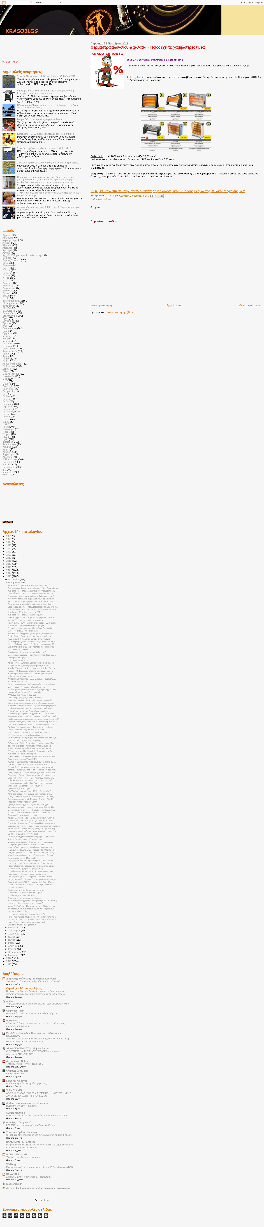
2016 (9, 567)
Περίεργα (7, 406)
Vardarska (8, 472)
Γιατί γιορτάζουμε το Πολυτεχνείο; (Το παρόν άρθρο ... (31, 877)
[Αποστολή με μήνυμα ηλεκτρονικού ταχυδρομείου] (151, 196)
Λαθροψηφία (9, 366)
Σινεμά (6, 419)
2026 (9, 536)
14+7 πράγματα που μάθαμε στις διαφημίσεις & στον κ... (32, 617)
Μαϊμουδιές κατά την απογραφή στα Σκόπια (40, 119)
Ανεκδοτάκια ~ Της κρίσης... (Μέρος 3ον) (25, 869)
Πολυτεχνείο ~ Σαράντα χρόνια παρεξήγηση (27, 874)
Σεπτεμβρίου (14, 930)
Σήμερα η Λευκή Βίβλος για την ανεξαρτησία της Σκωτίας (32, 690)
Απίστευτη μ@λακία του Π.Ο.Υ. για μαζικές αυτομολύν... (32, 679)
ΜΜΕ (5, 381)
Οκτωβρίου (14, 927)
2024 (9, 542)
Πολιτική (7, 409)
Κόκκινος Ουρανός (16, 1081)
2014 (9, 573)
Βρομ (5, 263)
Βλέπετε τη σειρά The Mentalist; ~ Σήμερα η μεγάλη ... (31, 751)
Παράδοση (8, 404)
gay (4, 469)
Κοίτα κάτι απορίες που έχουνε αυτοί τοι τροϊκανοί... (30, 794)
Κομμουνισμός (10, 351)
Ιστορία (6, 341)
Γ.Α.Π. (6, 268)
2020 (9, 555)
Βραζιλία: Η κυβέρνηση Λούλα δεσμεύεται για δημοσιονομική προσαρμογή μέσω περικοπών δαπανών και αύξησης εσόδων (35, 992)
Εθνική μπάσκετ (11, 303)
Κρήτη (6, 356)
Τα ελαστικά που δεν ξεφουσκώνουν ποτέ (26, 890)
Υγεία (5, 439)
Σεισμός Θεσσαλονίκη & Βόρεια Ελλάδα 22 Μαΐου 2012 (46, 76)
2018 (9, 561)
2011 (9, 961)
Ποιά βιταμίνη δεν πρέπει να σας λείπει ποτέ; (27, 652)
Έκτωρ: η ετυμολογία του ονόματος (23, 1157)
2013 (9, 576)
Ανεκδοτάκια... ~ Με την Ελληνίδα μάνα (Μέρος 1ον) (30, 847)
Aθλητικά (7, 457)
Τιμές (100, 199)
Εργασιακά (8, 321)
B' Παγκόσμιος (10, 459)
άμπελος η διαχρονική (18, 1122)
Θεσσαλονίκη (10, 328)
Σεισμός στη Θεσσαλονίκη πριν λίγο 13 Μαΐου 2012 (44, 148)
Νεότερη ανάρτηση (101, 305)
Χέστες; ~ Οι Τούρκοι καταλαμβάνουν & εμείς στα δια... (31, 671)
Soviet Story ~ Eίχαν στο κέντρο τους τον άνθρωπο (30, 636)
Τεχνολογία (8, 429)
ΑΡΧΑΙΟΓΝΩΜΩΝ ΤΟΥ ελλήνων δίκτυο (27, 1048)
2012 (9, 958)
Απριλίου (13, 946)
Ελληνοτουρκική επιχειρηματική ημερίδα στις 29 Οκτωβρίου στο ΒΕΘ (39, 1167)
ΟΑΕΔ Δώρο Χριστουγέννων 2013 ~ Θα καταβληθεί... (31, 791)
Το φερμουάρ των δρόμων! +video (22, 815)
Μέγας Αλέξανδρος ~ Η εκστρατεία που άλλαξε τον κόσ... (32, 756)
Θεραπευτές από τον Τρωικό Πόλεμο (24, 759)
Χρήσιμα (107, 199)
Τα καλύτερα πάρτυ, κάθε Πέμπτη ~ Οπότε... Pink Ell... (31, 799)
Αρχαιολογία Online (17, 1061)
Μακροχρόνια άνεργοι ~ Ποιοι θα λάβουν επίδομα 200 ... (32, 655)
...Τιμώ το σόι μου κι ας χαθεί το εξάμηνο (25, 735)
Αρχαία (6, 253)
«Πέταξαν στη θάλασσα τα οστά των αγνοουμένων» (30, 855)
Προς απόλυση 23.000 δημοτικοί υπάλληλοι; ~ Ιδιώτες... (32, 882)
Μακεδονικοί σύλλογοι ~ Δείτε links (23, 631)
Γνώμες (6, 275)
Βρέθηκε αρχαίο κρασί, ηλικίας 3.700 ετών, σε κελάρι (30, 780)
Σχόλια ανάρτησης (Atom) (120, 312)
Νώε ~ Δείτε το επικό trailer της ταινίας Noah (26, 922)
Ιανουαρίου (14, 955)
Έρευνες (7, 323)
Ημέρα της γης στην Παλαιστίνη (21, 1106)
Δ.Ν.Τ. (6, 280)
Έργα (5, 318)
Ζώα (5, 326)
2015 (9, 570)
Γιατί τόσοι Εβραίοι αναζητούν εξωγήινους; (26, 1083)
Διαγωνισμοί (9, 288)
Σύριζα (6, 422)
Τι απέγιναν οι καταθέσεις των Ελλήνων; (25, 893)
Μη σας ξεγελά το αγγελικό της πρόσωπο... (27, 620)
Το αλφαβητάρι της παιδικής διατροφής (24, 740)
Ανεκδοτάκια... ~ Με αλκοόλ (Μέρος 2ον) (25, 615)
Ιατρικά (6, 336)
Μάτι (5, 379)
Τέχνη (6, 427)
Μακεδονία (8, 376)
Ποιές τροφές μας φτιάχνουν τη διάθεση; (25, 697)
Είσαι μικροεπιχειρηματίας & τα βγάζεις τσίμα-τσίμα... (30, 604)
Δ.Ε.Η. (6, 278)
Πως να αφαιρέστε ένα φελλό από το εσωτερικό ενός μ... (32, 852)
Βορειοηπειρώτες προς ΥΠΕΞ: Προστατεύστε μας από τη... (33, 607)
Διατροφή (7, 290)
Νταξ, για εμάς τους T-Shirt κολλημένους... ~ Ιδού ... (30, 585)
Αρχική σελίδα (174, 305)
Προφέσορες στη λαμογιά (19, 788)
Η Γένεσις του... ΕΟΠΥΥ (18, 681)
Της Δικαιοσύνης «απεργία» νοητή (22, 802)
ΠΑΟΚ (6, 401)
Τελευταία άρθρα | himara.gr (22, 1132)
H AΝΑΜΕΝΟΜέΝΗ (16, 1154)
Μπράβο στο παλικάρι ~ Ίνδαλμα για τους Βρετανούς (30, 842)
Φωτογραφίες (9, 444)
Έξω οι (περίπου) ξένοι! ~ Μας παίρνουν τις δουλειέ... (31, 778)
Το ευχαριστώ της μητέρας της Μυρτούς (24, 898)
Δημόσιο (7, 283)
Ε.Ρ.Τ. (6, 298)
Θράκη (6, 331)
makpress (11, 1020)
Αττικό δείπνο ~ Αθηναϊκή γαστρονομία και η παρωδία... (31, 663)
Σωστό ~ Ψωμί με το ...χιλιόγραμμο (23, 834)
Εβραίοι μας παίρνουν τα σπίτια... (22, 895)
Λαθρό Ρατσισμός (12, 364)
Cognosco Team (15, 1011)
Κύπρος (7, 359)
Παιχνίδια (7, 399)
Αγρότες (7, 235)
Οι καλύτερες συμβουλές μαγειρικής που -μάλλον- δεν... (32, 772)
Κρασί (6, 353)
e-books (7, 464)
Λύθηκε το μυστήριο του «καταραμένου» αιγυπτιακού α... (32, 762)
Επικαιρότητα (10, 313)
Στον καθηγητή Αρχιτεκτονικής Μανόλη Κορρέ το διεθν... (32, 714)
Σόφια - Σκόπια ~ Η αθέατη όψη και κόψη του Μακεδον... (32, 885)
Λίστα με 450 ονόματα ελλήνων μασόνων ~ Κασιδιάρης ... (32, 684)
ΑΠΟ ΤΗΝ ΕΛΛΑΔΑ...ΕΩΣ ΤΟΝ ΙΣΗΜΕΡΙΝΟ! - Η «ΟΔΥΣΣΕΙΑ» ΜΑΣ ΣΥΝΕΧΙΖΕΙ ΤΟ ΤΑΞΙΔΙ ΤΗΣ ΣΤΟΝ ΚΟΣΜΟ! (38, 1094)
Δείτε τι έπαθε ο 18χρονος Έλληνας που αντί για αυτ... (31, 593)
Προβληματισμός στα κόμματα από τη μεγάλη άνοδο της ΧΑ (33, 719)
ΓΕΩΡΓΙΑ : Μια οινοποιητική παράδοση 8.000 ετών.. (31, 1125)
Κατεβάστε (8, 343)
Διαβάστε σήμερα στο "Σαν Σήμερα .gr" (28, 1103)
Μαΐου (11, 943)
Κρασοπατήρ (111, 195)
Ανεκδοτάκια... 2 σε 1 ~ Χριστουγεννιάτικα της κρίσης (30, 820)
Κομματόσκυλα (10, 348)
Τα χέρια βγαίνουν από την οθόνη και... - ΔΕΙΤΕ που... (31, 861)
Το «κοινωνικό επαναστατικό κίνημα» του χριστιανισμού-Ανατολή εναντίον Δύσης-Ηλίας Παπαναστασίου (37, 1040)
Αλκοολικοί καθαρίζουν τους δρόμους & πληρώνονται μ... (32, 829)
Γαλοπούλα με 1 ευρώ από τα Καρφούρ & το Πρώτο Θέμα (33, 588)
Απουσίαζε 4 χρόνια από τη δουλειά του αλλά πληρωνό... (32, 716)
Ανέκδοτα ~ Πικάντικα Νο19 (20, 676)
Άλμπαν (7, 245)
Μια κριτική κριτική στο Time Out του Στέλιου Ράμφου (31, 1013)
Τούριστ (6, 434)
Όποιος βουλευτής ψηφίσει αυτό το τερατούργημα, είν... (31, 767)
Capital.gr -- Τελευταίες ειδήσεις (24, 988)
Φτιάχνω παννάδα (15, 1073)
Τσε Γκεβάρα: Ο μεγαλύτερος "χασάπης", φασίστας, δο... (32, 732)
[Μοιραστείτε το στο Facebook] (162, 196)
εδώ (204, 77)
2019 (9, 558)
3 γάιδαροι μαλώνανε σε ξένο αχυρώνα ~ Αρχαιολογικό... (32, 909)
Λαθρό (6, 361)
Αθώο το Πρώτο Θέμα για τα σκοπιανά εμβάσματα (29, 813)
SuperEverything (15, 1113)
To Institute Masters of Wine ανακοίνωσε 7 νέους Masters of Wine (37, 1004)
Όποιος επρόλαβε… (16, 887)
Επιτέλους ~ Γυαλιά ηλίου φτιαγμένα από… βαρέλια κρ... (32, 775)
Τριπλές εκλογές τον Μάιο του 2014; (23, 858)
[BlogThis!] (155, 196)
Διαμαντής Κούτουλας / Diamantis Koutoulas (31, 978)
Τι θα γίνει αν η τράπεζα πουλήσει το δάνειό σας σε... (31, 863)
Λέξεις (6, 371)
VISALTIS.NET (14, 1090)
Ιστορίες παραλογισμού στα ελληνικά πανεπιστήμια (30, 748)
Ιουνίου (12, 940)
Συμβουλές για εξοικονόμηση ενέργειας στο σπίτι (29, 665)
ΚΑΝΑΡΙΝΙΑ (12, 1174)
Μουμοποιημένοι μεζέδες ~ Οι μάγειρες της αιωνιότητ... (31, 810)
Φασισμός (8, 442)
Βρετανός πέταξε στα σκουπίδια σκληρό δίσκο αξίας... (31, 628)
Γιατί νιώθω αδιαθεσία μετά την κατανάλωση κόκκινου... (32, 724)
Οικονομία (8, 389)
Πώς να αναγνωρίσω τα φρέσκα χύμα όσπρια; (28, 764)
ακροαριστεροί (10, 240)
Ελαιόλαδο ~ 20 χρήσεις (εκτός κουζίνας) (25, 786)
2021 (9, 551)
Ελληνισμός (9, 311)
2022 (9, 548)
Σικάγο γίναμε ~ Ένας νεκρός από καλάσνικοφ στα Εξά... (32, 738)
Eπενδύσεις (9, 467)
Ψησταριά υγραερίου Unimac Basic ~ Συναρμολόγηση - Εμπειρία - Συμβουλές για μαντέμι (46, 92)
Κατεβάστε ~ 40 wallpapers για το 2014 (24, 612)
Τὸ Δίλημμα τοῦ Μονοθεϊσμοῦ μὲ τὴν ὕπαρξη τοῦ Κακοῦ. (33, 981)
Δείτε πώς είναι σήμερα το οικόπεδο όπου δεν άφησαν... (32, 770)
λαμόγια (7, 369)
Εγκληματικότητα (11, 301)
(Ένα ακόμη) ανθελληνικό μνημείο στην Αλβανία (29, 639)
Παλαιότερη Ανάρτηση (249, 305)
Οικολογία (8, 386)
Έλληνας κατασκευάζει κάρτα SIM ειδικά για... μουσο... (31, 703)
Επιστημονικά (10, 316)
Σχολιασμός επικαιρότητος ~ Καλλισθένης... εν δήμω (30, 727)
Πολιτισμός (8, 411)
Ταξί (5, 424)
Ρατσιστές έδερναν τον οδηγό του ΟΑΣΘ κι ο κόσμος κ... (32, 823)
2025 (9, 539)
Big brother (8, 462)
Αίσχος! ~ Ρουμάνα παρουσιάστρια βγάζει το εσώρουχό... (32, 879)
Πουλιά (6, 416)
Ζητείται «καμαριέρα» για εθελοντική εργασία (27, 625)
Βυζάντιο (7, 265)
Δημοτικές (8, 285)
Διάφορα (7, 293)
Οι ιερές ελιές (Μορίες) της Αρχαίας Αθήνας (26, 730)
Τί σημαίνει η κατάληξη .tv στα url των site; (26, 845)
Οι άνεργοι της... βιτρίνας (18, 658)
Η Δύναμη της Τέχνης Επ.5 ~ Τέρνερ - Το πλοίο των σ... (32, 850)
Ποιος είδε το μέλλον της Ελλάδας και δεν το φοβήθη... (31, 700)
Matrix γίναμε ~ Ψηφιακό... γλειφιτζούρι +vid (26, 687)
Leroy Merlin (137, 77)
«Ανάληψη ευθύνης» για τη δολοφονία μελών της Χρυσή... (33, 901)
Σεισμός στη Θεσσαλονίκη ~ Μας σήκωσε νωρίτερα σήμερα (48, 162)
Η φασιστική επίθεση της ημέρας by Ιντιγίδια (26, 914)
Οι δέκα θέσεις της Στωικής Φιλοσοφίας (24, 692)
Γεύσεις (6, 270)
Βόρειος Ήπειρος (11, 260)
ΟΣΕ (5, 394)
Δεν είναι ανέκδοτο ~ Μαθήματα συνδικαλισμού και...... (31, 746)
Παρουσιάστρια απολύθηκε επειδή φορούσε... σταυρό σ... (32, 831)
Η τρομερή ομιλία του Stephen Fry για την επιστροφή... (31, 783)
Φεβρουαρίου (15, 952)
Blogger (46, 1200)
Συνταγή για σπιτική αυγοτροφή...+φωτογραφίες (29, 1177)
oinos (9, 1001)
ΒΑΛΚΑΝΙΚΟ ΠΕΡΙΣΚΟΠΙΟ (20, 1142)
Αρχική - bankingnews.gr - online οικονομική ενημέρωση (38, 1188)
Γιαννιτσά (7, 273)
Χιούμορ (7, 447)
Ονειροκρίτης (9, 391)
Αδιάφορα (8, 238)
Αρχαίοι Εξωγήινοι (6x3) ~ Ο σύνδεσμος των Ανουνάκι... (32, 818)
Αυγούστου (14, 933)
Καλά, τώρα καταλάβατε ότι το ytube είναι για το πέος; (31, 796)
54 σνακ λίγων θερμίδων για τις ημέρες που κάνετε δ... (31, 633)
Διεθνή (6, 296)
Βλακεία (7, 258)
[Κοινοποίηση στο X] (158, 196)
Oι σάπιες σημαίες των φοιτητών (22, 925)
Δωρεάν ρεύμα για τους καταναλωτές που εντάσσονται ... (32, 642)
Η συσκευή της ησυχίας (18, 660)
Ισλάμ (6, 338)
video (5, 474)
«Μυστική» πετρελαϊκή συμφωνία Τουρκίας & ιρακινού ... (32, 599)
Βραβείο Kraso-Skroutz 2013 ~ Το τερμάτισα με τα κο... (31, 871)
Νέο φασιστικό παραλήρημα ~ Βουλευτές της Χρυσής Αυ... (33, 601)
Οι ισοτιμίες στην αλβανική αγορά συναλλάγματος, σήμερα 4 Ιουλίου (39, 1135)
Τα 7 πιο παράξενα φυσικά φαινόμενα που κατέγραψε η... (32, 919)
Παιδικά (7, 396)
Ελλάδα (7, 308)
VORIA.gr (11, 1164)
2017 (9, 564)
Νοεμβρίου (13, 582)
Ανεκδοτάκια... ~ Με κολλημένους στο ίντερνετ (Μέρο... (31, 591)
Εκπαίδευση (9, 306)
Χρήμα (6, 449)
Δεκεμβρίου (14, 579)
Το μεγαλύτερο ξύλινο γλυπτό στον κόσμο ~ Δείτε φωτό (32, 623)
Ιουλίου (12, 937)
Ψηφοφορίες (9, 454)
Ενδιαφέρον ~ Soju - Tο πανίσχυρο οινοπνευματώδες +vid (33, 743)
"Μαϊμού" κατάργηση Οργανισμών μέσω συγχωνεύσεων (32, 722)
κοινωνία (7, 346)
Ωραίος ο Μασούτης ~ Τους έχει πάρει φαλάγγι (28, 804)
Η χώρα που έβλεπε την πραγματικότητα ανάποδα (30, 708)
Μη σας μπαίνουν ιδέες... (18, 911)
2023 (9, 545)
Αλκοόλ (6, 243)
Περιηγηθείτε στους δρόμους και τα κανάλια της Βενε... (31, 866)
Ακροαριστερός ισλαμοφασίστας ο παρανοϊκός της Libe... (32, 807)
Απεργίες (7, 248)
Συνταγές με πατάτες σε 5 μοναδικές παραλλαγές (29, 711)
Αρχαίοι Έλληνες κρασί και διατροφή (22, 255)
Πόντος (6, 414)
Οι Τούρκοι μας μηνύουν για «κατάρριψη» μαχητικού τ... (31, 836)
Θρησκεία (8, 333)
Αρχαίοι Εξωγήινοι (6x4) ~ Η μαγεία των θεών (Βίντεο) (31, 668)
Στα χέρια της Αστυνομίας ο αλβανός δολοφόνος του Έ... (32, 596)
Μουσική (7, 384)
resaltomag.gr (14, 1184)
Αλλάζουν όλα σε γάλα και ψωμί (22, 695)
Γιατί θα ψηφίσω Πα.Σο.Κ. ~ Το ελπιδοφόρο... (27, 903)
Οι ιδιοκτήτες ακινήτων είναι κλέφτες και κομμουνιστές (31, 647)
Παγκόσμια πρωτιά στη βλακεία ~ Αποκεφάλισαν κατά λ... (32, 917)
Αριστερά (7, 250)
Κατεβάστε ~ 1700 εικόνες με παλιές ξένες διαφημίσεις (45, 134)
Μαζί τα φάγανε (11, 374)
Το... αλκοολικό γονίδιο (18, 649)
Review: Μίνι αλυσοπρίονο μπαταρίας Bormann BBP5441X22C (37, 1115)
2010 (9, 964)
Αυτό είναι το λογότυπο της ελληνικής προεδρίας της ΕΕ (32, 706)
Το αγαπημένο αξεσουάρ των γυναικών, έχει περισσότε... (33, 609)
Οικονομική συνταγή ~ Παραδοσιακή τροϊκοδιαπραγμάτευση (34, 826)
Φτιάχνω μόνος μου (17, 1071)
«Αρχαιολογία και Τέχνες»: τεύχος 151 (24, 1064)
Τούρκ (6, 437)
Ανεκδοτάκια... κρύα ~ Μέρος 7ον (22, 754)
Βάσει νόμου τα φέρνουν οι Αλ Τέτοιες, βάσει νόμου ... (31, 674)
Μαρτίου (12, 949)
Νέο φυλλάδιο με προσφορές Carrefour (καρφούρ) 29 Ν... (33, 644)
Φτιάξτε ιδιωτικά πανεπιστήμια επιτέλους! (25, 839)
